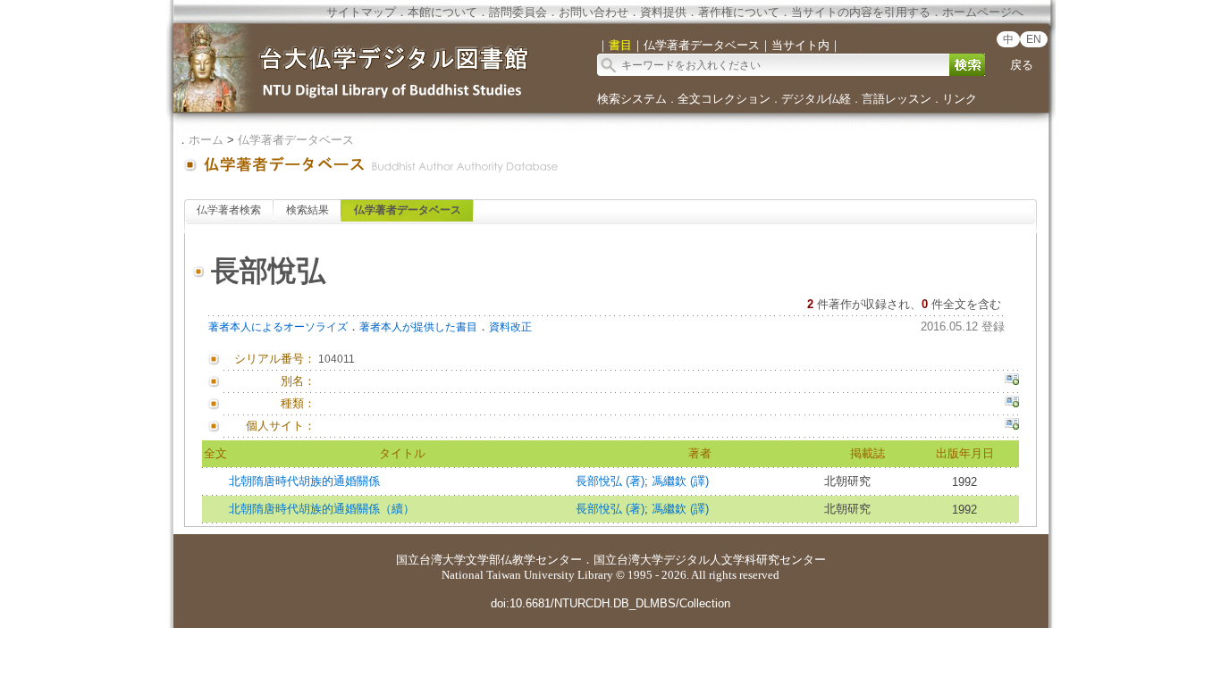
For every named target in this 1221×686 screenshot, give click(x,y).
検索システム (632, 98)
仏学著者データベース (296, 139)
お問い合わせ (593, 12)
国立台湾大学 (431, 559)
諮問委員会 (518, 12)
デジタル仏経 (816, 98)
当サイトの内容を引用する (860, 12)
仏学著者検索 (229, 210)
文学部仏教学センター (524, 559)
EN (1033, 39)
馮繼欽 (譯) (680, 481)
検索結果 (307, 210)
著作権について (738, 12)
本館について (442, 12)
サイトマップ (361, 12)
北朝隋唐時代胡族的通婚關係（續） (322, 508)
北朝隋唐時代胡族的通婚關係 (304, 481)
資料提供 (663, 12)
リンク (959, 98)
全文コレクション (724, 98)
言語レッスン (896, 98)
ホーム (206, 139)
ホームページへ (982, 12)
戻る (1021, 64)
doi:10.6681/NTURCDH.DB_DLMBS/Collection (610, 603)
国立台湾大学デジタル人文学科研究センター (710, 559)
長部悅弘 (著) (610, 481)
